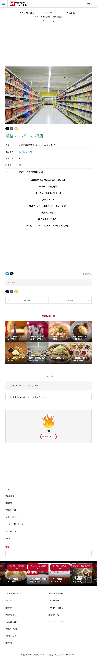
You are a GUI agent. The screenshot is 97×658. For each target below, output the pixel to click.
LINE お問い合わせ (56, 608)
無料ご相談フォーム (13, 517)
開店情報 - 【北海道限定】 (53, 17)
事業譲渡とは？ (11, 510)
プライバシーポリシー (57, 622)
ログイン (90, 4)
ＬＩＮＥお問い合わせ (14, 524)
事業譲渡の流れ (11, 629)
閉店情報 (9, 601)
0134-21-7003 (25, 152)
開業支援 (9, 503)
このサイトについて (13, 594)
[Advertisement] (48, 42)
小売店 (12, 283)
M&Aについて (10, 636)
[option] (16, 573)
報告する (88, 274)
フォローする (49, 437)
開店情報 (9, 608)
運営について (53, 615)
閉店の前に (9, 496)
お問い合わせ (10, 531)
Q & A (7, 538)
